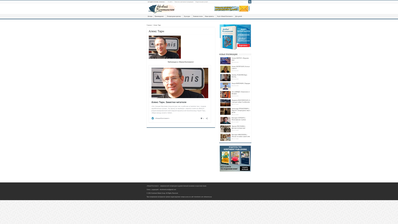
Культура (187, 16)
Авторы (150, 16)
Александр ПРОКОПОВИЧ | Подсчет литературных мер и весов (241, 110)
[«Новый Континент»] (162, 8)
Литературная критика (174, 16)
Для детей (238, 16)
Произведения (159, 16)
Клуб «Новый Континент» (225, 16)
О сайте (170, 2)
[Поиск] (249, 1)
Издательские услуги (201, 2)
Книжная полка (198, 16)
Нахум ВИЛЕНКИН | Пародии (241, 83)
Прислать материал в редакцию (184, 2)
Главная (149, 25)
